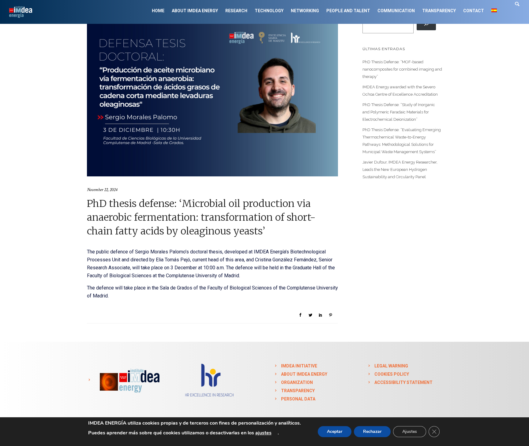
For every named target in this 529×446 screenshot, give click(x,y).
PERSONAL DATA (298, 398)
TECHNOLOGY (269, 10)
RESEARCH (236, 10)
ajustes (263, 433)
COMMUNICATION (396, 10)
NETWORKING (305, 10)
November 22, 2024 (102, 190)
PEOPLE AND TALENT (348, 10)
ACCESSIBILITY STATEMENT (403, 382)
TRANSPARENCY (439, 10)
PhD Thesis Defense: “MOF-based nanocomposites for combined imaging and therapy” (402, 69)
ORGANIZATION (297, 382)
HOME (158, 10)
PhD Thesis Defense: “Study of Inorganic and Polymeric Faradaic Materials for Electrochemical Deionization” (398, 112)
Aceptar (334, 431)
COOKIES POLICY (391, 374)
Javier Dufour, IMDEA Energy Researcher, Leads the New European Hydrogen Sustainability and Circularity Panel (399, 169)
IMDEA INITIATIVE (299, 365)
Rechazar (372, 431)
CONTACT (473, 10)
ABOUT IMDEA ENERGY (195, 10)
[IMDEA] (129, 380)
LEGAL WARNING (391, 365)
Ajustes (409, 431)
